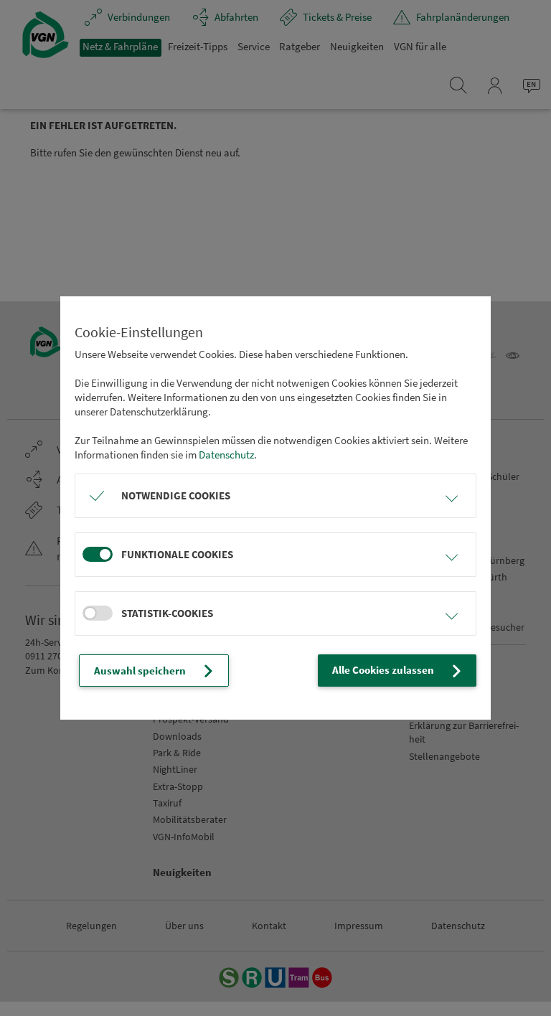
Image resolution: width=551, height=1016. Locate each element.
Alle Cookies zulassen (383, 670)
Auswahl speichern (140, 670)
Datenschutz (226, 454)
